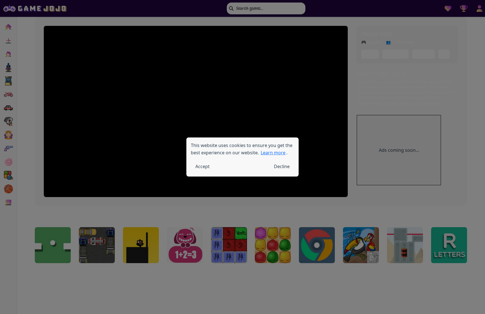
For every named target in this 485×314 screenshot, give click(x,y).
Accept (202, 166)
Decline (282, 166)
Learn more (273, 153)
